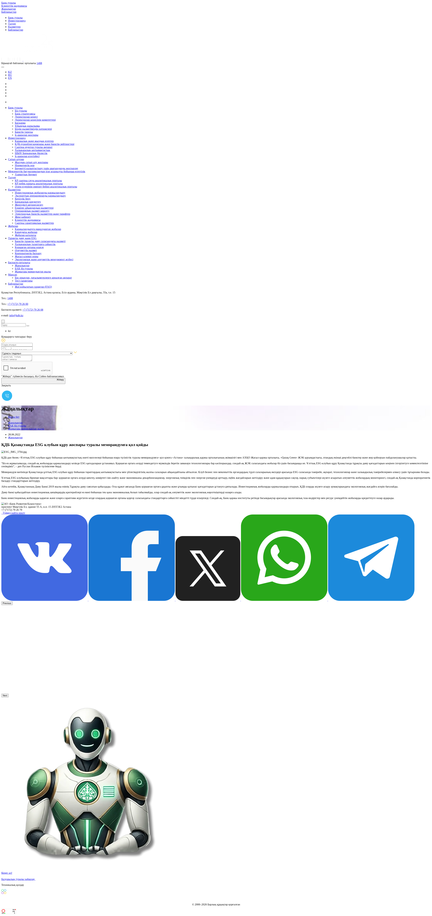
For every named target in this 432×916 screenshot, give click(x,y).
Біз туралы (21, 110)
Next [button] (5, 695)
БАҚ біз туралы (24, 268)
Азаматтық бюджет (26, 174)
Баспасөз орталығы (19, 262)
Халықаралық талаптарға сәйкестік (35, 244)
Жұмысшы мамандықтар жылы (33, 271)
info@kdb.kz (16, 315)
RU (10, 75)
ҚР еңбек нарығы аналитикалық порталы (39, 183)
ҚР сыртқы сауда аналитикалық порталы (38, 180)
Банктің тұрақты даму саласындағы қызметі (40, 241)
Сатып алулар (16, 159)
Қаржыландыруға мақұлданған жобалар (38, 229)
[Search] (3, 321)
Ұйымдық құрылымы (27, 125)
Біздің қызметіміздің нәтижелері (33, 128)
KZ (10, 71)
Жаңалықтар (8, 8)
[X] (11, 102)
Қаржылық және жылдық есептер (34, 141)
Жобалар (13, 226)
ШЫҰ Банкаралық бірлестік (31, 153)
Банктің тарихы (24, 132)
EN (10, 78)
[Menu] (2, 67)
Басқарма (20, 122)
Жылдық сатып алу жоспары (31, 162)
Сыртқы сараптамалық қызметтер (34, 223)
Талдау (12, 23)
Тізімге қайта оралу (13, 512)
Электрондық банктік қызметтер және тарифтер (42, 213)
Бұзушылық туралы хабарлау (18, 879)
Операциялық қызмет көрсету (32, 210)
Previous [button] (7, 603)
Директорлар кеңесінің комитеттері (35, 119)
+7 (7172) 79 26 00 (17, 304)
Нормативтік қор (24, 165)
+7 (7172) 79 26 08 (32, 309)
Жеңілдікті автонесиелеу (29, 204)
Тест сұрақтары (24, 280)
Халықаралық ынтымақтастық (32, 150)
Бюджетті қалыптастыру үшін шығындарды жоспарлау (46, 168)
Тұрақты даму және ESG (22, 238)
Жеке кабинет (23, 217)
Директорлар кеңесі (26, 116)
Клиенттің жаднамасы (14, 5)
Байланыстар (8, 11)
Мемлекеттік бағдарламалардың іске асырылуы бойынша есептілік (46, 171)
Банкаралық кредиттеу (28, 201)
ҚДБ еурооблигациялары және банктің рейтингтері (44, 144)
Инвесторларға (16, 20)
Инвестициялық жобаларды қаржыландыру (40, 192)
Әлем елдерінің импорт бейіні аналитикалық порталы (46, 186)
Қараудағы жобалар (26, 232)
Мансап (12, 274)
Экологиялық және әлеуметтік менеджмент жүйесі (44, 259)
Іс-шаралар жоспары (26, 135)
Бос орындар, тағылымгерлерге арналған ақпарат (43, 277)
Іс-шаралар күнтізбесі (27, 156)
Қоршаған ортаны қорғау (29, 247)
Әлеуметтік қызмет (26, 250)
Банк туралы (8, 2)
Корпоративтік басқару (28, 253)
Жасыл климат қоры (26, 256)
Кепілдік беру (23, 198)
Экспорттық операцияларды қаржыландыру (40, 195)
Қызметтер (14, 26)
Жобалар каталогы (25, 235)
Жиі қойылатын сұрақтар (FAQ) (33, 286)
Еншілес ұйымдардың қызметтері (34, 207)
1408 (39, 63)
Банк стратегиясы (25, 113)
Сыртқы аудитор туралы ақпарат (33, 147)
